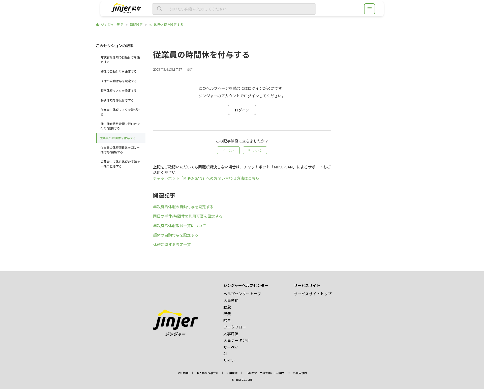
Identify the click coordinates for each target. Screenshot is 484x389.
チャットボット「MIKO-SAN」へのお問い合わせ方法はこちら (206, 178)
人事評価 (230, 333)
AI (225, 353)
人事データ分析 (236, 340)
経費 (227, 313)
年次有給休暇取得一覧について (179, 225)
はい (231, 150)
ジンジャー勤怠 (112, 24)
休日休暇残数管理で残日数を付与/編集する (120, 126)
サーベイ (230, 347)
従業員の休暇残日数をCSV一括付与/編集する (120, 149)
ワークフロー (234, 327)
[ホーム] (126, 11)
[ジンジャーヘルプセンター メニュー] (369, 8)
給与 (227, 320)
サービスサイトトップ (312, 293)
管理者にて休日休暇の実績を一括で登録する (120, 163)
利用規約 (231, 373)
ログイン (242, 109)
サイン (229, 360)
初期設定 (136, 24)
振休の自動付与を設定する (119, 71)
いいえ (257, 150)
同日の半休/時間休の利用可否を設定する (188, 216)
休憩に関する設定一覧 (172, 244)
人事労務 (230, 300)
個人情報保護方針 (207, 373)
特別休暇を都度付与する (117, 100)
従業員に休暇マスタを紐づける (120, 111)
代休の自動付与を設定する (119, 81)
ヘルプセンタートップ (242, 293)
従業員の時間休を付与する (118, 138)
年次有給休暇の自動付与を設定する (120, 59)
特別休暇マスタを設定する (119, 90)
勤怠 (227, 307)
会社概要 (183, 373)
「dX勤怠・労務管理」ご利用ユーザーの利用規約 (276, 373)
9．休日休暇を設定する (166, 24)
